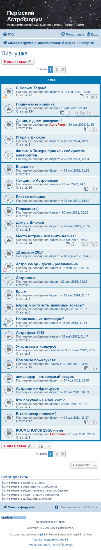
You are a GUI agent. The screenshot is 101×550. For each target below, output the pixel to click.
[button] (63, 69)
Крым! (21, 291)
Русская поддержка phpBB (50, 539)
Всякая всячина (30, 197)
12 (83, 113)
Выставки (25, 167)
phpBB (41, 534)
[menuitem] (8, 34)
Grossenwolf (58, 350)
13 (89, 113)
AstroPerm (57, 124)
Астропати (25, 278)
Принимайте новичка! (36, 104)
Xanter (53, 184)
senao (53, 108)
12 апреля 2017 (29, 252)
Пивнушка (14, 53)
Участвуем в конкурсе (36, 346)
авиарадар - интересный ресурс (45, 377)
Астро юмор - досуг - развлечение (47, 264)
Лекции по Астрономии (37, 180)
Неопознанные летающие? (40, 319)
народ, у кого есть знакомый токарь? (50, 305)
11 (78, 113)
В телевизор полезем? (36, 414)
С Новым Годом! (31, 88)
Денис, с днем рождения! (39, 121)
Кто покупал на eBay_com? (40, 400)
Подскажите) (27, 209)
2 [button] (57, 69)
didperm (54, 91)
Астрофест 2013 (30, 333)
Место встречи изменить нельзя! (46, 236)
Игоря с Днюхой (30, 137)
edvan (53, 281)
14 (95, 113)
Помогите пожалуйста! (36, 360)
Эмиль (54, 364)
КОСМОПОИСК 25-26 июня (39, 430)
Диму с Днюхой (30, 222)
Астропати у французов (37, 388)
